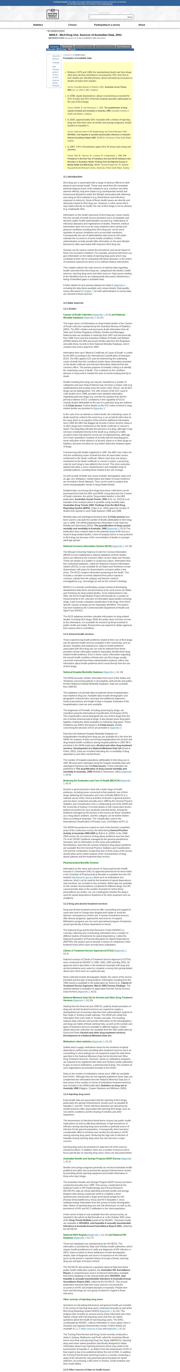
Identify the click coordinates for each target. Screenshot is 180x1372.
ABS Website (108, 4)
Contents (55, 63)
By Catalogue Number (56, 31)
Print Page (62, 49)
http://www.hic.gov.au (82, 877)
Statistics (38, 25)
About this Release (56, 57)
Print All (72, 49)
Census (72, 25)
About (141, 25)
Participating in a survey (107, 25)
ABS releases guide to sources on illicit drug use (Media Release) (55, 76)
